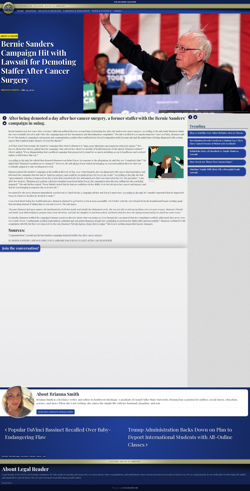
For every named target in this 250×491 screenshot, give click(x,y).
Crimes (117, 10)
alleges (76, 163)
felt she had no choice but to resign (88, 224)
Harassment (39, 456)
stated (38, 184)
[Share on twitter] (4, 123)
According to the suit (125, 175)
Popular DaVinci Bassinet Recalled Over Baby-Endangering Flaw (58, 433)
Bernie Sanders (5, 456)
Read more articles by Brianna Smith (55, 411)
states (73, 204)
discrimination (32, 456)
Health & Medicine (49, 10)
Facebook (122, 2)
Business (31, 10)
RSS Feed (116, 2)
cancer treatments (25, 456)
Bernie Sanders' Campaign (14, 456)
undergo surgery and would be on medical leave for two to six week (79, 175)
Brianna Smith (10, 90)
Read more (7, 483)
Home (20, 10)
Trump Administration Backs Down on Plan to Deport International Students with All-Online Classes (180, 437)
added (37, 149)
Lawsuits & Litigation (76, 10)
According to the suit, (18, 160)
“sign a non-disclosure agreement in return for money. (109, 145)
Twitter (131, 2)
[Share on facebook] (4, 118)
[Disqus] (94, 286)
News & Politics (101, 10)
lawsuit (44, 456)
